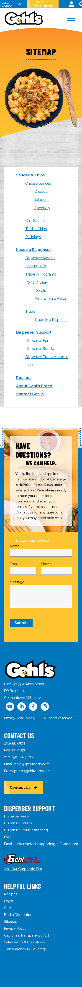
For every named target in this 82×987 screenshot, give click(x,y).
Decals (40, 290)
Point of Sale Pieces (51, 298)
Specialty (42, 208)
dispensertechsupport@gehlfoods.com (46, 844)
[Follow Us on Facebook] (33, 706)
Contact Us (20, 787)
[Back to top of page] (72, 976)
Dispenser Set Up (39, 348)
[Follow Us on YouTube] (10, 706)
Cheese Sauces (38, 183)
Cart (7, 908)
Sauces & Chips (30, 175)
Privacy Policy (15, 928)
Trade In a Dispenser (51, 320)
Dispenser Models (40, 258)
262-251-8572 (14, 743)
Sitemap (10, 922)
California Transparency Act (26, 935)
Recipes (23, 378)
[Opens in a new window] (22, 863)
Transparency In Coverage (25, 949)
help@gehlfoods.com (31, 764)
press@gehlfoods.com (32, 771)
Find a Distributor (43, 4)
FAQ (19, 4)
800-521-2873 (15, 750)
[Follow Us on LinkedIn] (21, 706)
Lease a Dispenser (33, 250)
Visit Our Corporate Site (23, 869)
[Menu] (71, 18)
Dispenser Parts (38, 340)
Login (8, 901)
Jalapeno (42, 200)
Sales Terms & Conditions (24, 942)
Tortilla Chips (36, 229)
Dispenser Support (33, 332)
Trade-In (32, 311)
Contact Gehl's (30, 394)
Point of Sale (36, 282)
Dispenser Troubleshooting (48, 357)
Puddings (33, 237)
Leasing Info (35, 266)
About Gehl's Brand (34, 386)
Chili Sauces (35, 220)
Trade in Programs (40, 274)
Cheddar (41, 191)
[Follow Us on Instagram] (45, 706)
